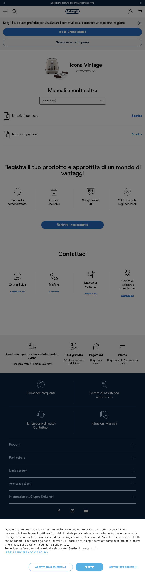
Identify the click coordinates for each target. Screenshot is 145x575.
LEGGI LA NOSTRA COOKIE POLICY (26, 552)
